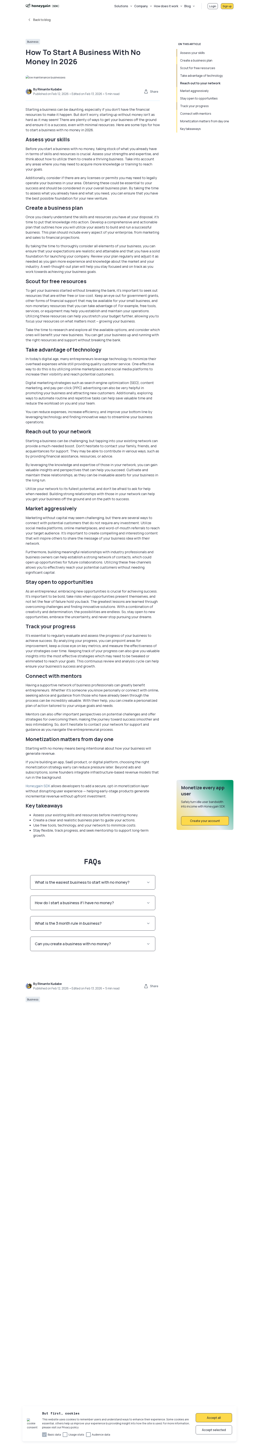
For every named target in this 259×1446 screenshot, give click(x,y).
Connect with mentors (195, 113)
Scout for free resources (197, 68)
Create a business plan (196, 60)
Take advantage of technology (201, 75)
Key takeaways (190, 129)
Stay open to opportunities (199, 98)
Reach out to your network (200, 83)
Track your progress (194, 106)
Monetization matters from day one (204, 121)
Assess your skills (192, 53)
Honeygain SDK (38, 786)
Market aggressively (194, 91)
